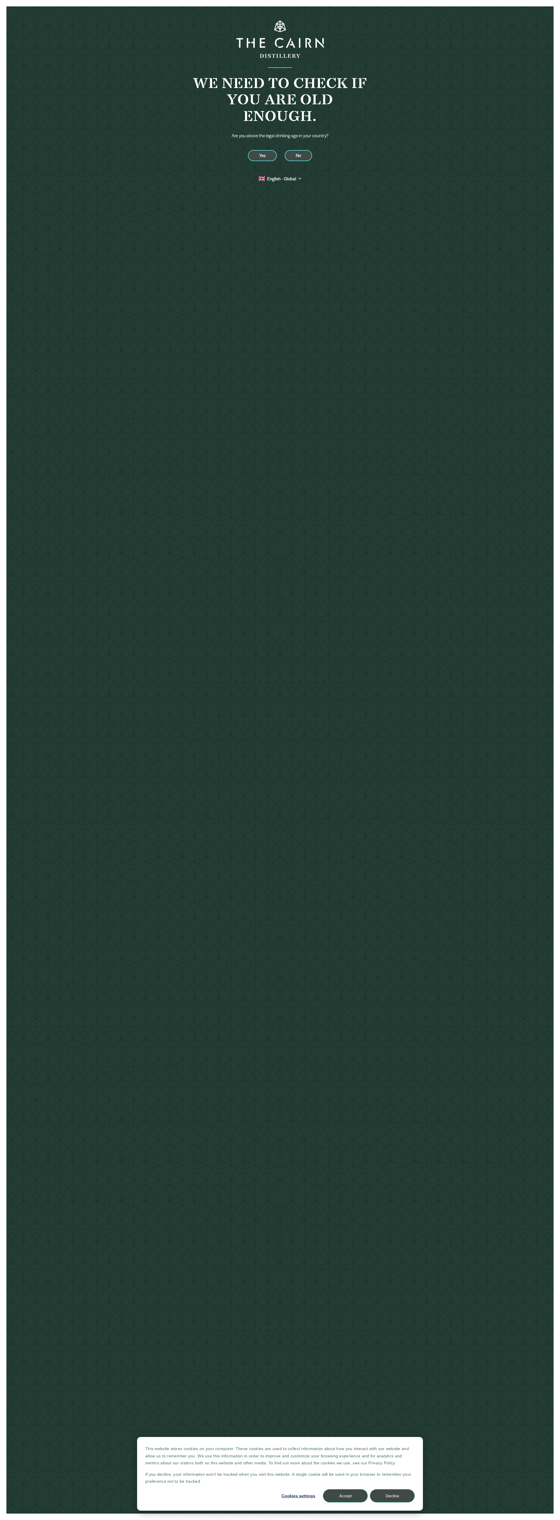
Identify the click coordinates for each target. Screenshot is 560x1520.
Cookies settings (298, 1495)
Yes (262, 155)
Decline (392, 1495)
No (298, 155)
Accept (345, 1495)
